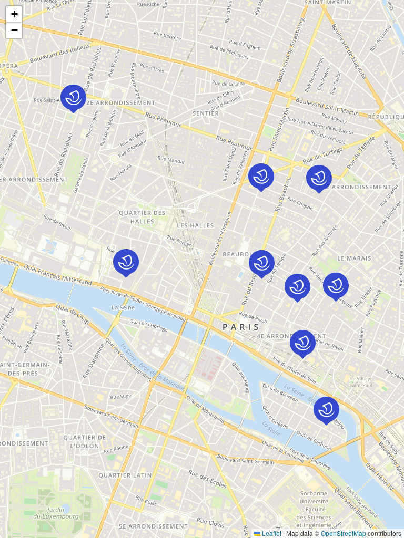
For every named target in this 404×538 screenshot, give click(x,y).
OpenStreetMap (343, 533)
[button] (126, 263)
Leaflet (270, 533)
